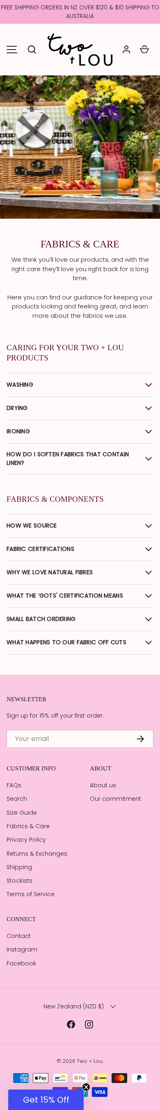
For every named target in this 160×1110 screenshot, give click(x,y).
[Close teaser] (86, 1087)
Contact (19, 936)
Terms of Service (31, 894)
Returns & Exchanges (37, 853)
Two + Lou (90, 1061)
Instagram (22, 949)
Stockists (19, 881)
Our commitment (115, 799)
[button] (32, 50)
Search (17, 799)
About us (103, 785)
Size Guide (22, 813)
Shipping (19, 867)
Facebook (21, 963)
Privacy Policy (26, 840)
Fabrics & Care (28, 826)
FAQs (14, 785)
